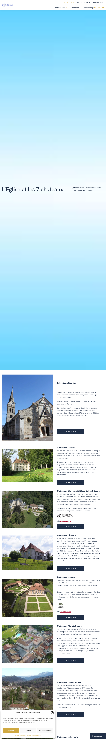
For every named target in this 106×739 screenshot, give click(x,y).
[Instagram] (73, 3)
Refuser (28, 731)
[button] (52, 713)
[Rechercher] (103, 8)
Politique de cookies (19, 735)
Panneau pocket (98, 3)
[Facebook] (71, 3)
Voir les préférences (45, 731)
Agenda (79, 3)
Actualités (88, 3)
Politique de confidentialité (33, 735)
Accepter (11, 731)
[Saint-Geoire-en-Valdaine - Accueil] (73, 187)
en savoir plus (71, 431)
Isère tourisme (65, 521)
